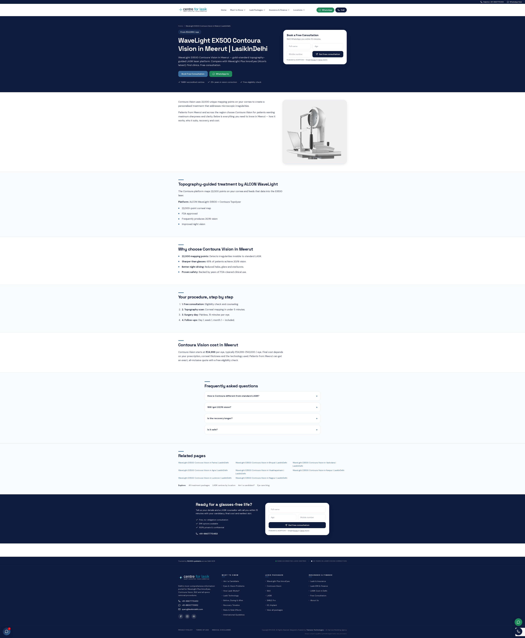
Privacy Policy (185, 630)
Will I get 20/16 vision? (262, 407)
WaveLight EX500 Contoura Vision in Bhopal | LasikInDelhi (261, 462)
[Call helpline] (518, 631)
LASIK (269, 595)
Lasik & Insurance (318, 581)
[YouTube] (193, 616)
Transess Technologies (315, 630)
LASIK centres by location (223, 485)
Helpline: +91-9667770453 (493, 2)
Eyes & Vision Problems (233, 586)
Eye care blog (263, 485)
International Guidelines (234, 615)
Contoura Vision (274, 586)
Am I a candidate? (246, 485)
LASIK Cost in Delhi (318, 591)
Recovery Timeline (231, 605)
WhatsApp (327, 10)
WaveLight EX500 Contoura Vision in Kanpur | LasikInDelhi (318, 470)
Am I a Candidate (231, 581)
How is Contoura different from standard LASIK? (262, 396)
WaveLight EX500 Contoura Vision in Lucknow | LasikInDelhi (204, 478)
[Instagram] (187, 616)
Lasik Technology (231, 595)
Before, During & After (233, 600)
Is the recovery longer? (262, 418)
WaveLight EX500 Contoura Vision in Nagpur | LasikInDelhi (261, 478)
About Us (314, 600)
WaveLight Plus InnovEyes (278, 581)
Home (223, 10)
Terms (320, 60)
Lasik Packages (256, 10)
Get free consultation (329, 54)
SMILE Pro (271, 600)
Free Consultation (318, 595)
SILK (269, 591)
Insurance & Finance (278, 10)
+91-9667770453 (208, 533)
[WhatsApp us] (518, 622)
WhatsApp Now (516, 2)
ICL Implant (272, 605)
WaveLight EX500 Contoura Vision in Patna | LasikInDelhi (203, 462)
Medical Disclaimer (221, 630)
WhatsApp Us (222, 74)
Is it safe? (262, 429)
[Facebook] (180, 616)
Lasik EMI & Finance (319, 586)
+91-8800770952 (190, 605)
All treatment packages (199, 485)
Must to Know (236, 10)
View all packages (275, 610)
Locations (297, 10)
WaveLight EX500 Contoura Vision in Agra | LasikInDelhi (203, 470)
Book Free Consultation (193, 74)
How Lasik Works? (231, 591)
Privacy (313, 60)
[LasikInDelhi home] (193, 10)
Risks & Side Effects (232, 610)
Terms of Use (202, 630)
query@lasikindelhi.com (192, 609)
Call (343, 10)
